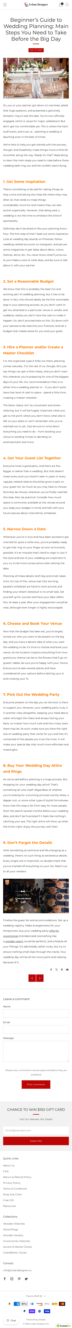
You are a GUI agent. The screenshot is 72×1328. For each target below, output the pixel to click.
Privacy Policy (11, 1182)
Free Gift (8, 1200)
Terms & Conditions (15, 1188)
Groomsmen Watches (16, 1241)
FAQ (6, 1171)
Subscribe (36, 1141)
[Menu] (5, 4)
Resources (9, 1206)
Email (6, 1022)
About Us (9, 1165)
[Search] (67, 4)
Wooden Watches (14, 1223)
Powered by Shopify (36, 1319)
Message (8, 1038)
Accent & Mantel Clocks (17, 1246)
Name (6, 1006)
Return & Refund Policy (17, 1177)
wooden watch (14, 941)
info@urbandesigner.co (17, 1270)
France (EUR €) (34, 1296)
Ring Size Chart (12, 1194)
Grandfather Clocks (15, 1252)
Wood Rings (10, 1229)
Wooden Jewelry (13, 1235)
